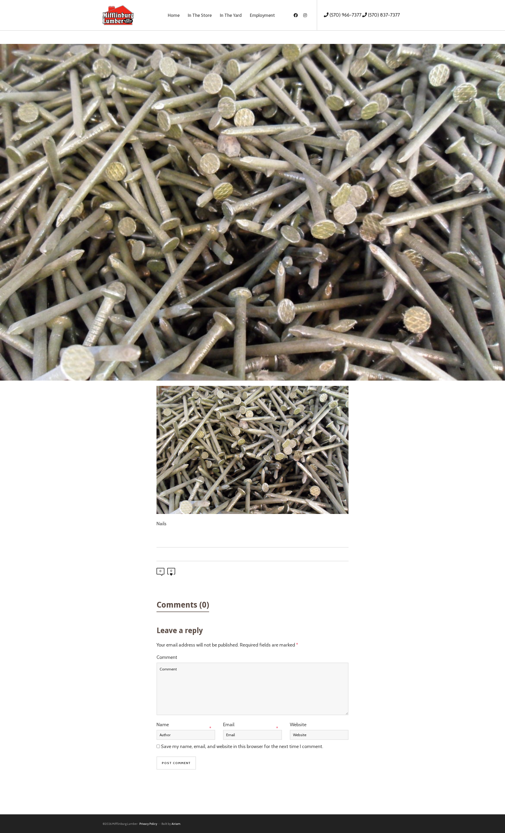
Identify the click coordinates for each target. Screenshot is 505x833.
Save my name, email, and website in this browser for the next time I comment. (242, 746)
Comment (166, 657)
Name (162, 725)
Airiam (175, 824)
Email (228, 725)
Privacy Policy (148, 824)
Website (298, 725)
